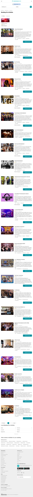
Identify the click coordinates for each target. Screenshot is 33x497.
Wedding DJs (7, 10)
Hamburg (18, 429)
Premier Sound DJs (18, 373)
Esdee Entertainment (19, 160)
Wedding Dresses (8, 444)
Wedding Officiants (16, 442)
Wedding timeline (3, 479)
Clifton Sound (17, 339)
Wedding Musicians (25, 444)
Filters (4, 16)
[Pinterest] (22, 472)
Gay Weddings (3, 472)
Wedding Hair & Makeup (12, 441)
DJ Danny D (17, 405)
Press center (2, 458)
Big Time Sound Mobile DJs (20, 307)
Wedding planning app (4, 475)
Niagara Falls (3, 431)
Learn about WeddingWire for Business (6, 488)
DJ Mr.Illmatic (17, 290)
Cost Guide (18, 460)
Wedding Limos (20, 444)
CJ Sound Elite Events (19, 209)
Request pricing (27, 41)
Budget (18, 455)
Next (14, 423)
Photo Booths (28, 442)
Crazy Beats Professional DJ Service (22, 193)
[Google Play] (27, 469)
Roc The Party (17, 62)
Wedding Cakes (14, 444)
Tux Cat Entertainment (19, 130)
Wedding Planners (18, 441)
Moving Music (17, 96)
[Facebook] (18, 472)
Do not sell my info (3, 463)
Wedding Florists (3, 442)
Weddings (2, 10)
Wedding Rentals (23, 442)
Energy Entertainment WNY (20, 243)
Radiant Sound (17, 46)
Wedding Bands (3, 444)
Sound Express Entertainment (20, 113)
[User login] (31, 1)
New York (11, 10)
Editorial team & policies (4, 454)
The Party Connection (19, 275)
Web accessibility (3, 465)
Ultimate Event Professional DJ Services (22, 176)
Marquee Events (18, 79)
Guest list (18, 454)
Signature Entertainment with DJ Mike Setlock (22, 323)
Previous (3, 423)
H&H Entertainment (4, 23)
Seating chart (19, 458)
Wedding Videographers (10, 442)
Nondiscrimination (3, 455)
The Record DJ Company (19, 389)
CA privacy (2, 464)
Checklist (18, 453)
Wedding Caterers (25, 441)
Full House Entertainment (19, 143)
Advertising (2, 459)
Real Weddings (3, 481)
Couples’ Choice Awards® (4, 471)
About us (2, 453)
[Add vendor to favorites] (12, 30)
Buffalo (2, 427)
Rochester (18, 427)
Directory (2, 468)
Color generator (3, 480)
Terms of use (3, 460)
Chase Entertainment (19, 29)
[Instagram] (23, 472)
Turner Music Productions (19, 226)
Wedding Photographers (4, 441)
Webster (18, 431)
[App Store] (20, 469)
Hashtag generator (3, 476)
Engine (18, 459)
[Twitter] (20, 472)
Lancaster (2, 429)
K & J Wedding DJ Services (20, 259)
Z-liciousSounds (18, 356)
